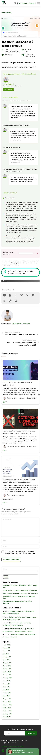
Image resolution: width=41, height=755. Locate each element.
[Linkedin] (4, 300)
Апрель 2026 (7, 657)
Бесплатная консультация (26, 3)
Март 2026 (6, 660)
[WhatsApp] (10, 300)
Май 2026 (6, 654)
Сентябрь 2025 (7, 678)
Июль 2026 (6, 648)
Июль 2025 (6, 684)
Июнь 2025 (6, 687)
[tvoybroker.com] (3, 3)
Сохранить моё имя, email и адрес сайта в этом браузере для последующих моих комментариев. (20, 552)
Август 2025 (6, 681)
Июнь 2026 (6, 651)
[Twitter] (21, 295)
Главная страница (6, 12)
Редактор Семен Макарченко (21, 323)
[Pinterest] (27, 295)
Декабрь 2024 (7, 705)
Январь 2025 (7, 702)
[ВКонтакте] (4, 295)
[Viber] (15, 300)
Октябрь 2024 (7, 711)
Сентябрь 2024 (7, 714)
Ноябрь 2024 (7, 708)
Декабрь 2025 (7, 669)
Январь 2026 (7, 666)
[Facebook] (15, 295)
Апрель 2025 (7, 693)
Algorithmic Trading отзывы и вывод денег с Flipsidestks (20, 590)
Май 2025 (6, 690)
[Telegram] (33, 295)
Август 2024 (6, 717)
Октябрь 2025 (7, 675)
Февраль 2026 (7, 663)
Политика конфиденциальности (12, 746)
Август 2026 (6, 645)
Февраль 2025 (7, 699)
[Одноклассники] (10, 295)
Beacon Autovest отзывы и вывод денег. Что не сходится (20, 593)
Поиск (5, 569)
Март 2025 (6, 696)
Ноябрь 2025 (7, 672)
